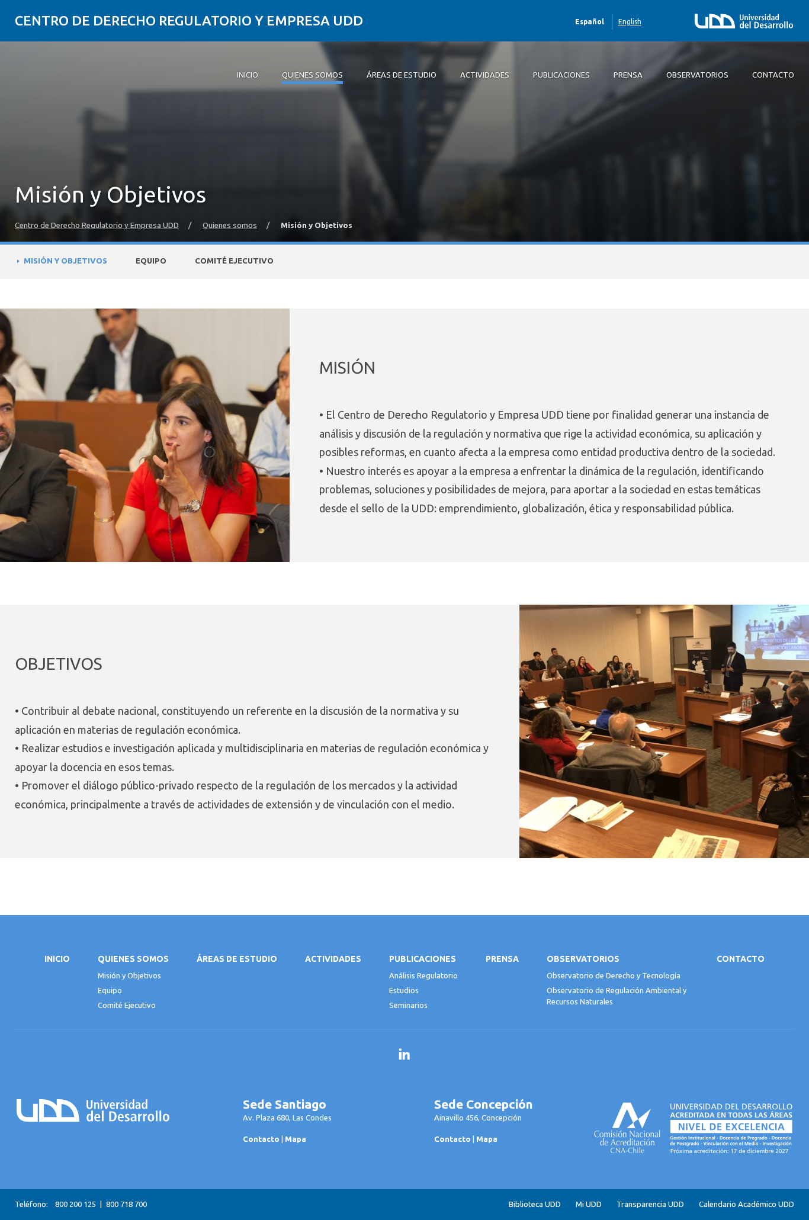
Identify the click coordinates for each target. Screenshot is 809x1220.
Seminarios (408, 1005)
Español (589, 21)
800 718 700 (126, 1204)
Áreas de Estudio (237, 959)
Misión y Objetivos (65, 260)
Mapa (295, 1139)
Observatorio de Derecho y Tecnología (613, 975)
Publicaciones (422, 959)
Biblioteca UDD (535, 1204)
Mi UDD (589, 1204)
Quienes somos (230, 225)
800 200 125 (75, 1204)
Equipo (151, 260)
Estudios (404, 990)
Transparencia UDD (650, 1204)
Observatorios (583, 959)
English (629, 21)
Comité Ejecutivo (234, 260)
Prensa (502, 959)
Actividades (333, 959)
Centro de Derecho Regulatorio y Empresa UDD (189, 20)
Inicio (57, 959)
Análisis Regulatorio (423, 975)
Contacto (741, 959)
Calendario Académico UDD (746, 1204)
